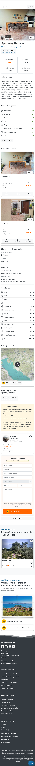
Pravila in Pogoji (6, 663)
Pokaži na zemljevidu (13, 382)
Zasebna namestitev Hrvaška (9, 708)
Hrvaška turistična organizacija (10, 677)
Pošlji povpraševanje (19, 511)
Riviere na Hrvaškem (7, 711)
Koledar (17, 195)
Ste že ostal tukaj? (9, 51)
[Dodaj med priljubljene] (31, 540)
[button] (17, 364)
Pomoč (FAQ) (5, 730)
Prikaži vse (6, 140)
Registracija (6, 742)
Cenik (6, 195)
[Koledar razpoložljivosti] (31, 566)
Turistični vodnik (6, 702)
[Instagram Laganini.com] (6, 646)
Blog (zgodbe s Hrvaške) (8, 705)
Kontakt (3, 724)
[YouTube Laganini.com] (10, 646)
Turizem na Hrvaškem (7, 688)
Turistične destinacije (7, 699)
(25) (32, 37)
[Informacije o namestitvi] (31, 563)
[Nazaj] (5, 549)
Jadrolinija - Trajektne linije (9, 682)
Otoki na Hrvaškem (6, 713)
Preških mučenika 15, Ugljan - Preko (12, 47)
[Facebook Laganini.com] (2, 646)
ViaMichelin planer (6, 685)
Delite (31, 7)
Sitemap (14, 663)
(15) (31, 172)
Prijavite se (5, 739)
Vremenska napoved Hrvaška (9, 674)
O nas (3, 727)
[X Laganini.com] (13, 646)
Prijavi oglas (18, 518)
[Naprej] (29, 549)
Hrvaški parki (5, 679)
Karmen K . (8, 36)
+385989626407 (7, 446)
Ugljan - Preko (5, 7)
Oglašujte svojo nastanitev (10, 736)
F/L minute (28, 195)
